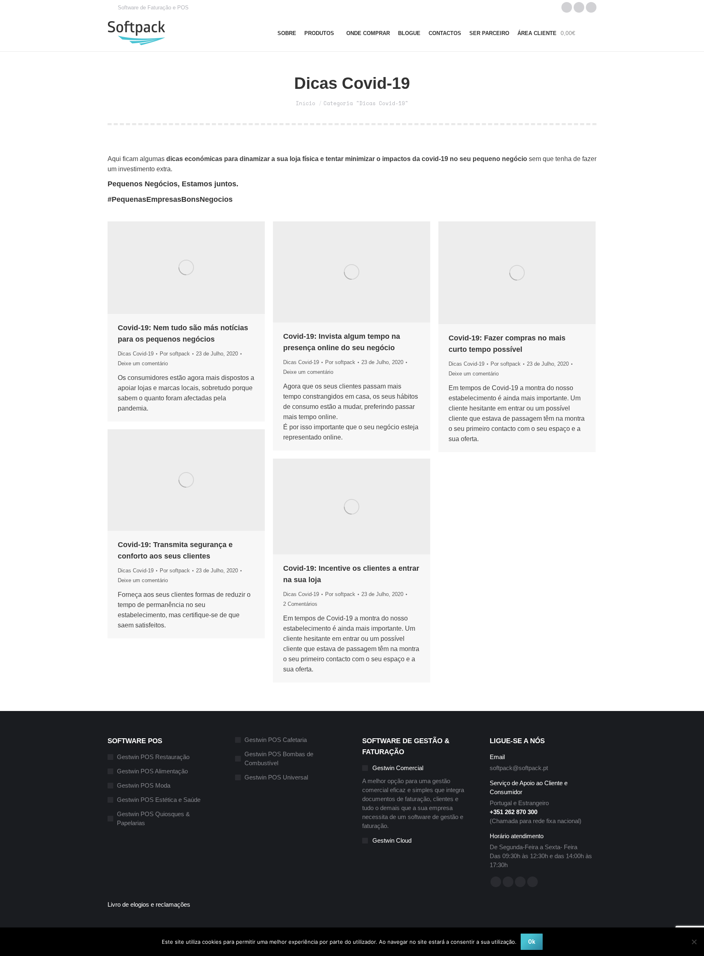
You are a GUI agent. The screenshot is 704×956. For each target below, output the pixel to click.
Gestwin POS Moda (143, 785)
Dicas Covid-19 (136, 354)
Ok (531, 941)
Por (175, 354)
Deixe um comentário (143, 363)
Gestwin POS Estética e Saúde (158, 799)
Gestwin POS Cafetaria (275, 739)
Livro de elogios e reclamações (149, 904)
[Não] (694, 942)
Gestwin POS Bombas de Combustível (278, 758)
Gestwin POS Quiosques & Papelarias (153, 818)
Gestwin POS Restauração (153, 756)
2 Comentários (300, 604)
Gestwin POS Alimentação (152, 771)
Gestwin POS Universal (276, 777)
